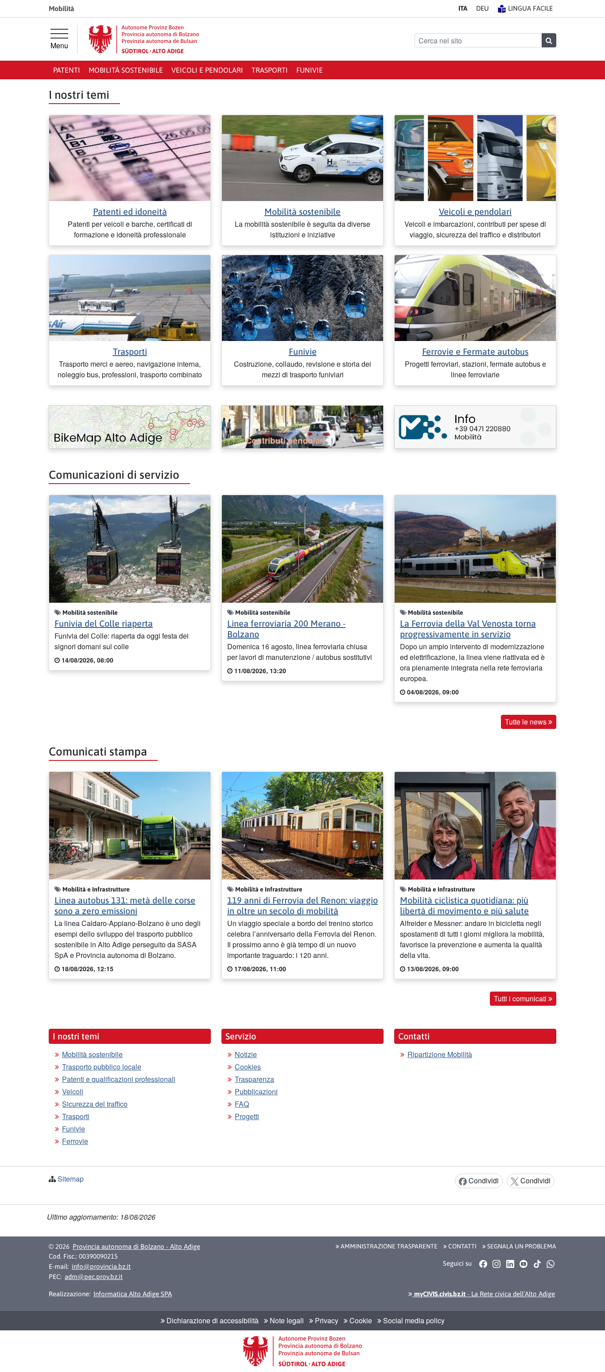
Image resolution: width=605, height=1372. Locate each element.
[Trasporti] (129, 297)
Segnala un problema (521, 1246)
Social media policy (413, 1320)
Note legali (286, 1320)
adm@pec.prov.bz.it (94, 1276)
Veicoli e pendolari (207, 70)
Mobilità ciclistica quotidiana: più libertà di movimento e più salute (464, 905)
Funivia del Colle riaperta (103, 623)
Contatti (462, 1246)
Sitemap (71, 1179)
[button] (483, 1264)
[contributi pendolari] (302, 427)
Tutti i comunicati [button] (521, 998)
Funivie (309, 70)
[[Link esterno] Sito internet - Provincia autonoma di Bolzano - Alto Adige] (144, 39)
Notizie (246, 1054)
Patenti (66, 70)
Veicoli (72, 1091)
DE (482, 8)
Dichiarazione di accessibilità (212, 1320)
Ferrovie (75, 1141)
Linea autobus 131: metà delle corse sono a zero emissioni (124, 905)
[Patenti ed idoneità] (129, 157)
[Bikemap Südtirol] (129, 427)
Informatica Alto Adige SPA (132, 1294)
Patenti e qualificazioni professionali (118, 1079)
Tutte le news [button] (526, 722)
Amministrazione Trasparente (388, 1246)
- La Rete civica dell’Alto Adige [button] (483, 1294)
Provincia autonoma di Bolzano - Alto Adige (136, 1246)
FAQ (242, 1104)
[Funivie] (302, 297)
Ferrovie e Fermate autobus (475, 351)
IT (462, 8)
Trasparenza (254, 1079)
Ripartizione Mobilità (439, 1054)
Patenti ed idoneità (130, 211)
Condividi (483, 1180)
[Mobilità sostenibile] (302, 157)
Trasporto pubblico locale (101, 1067)
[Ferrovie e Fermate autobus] (475, 297)
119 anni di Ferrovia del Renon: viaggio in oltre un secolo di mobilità (302, 905)
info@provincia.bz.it (101, 1266)
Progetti (247, 1116)
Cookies (248, 1067)
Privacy (325, 1320)
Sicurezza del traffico (95, 1104)
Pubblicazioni (256, 1091)
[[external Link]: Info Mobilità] (475, 427)
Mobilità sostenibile (126, 70)
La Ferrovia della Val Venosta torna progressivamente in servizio (468, 628)
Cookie (360, 1320)
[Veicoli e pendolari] (475, 157)
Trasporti (270, 70)
